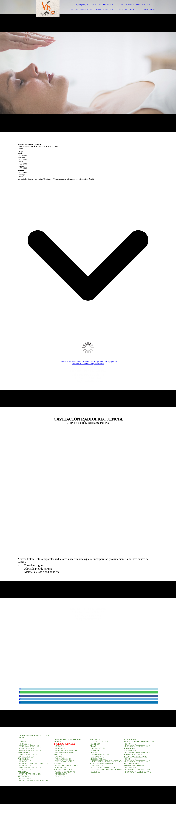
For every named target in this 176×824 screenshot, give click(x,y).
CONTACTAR (147, 10)
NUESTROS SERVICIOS (102, 5)
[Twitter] (20, 699)
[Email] (20, 689)
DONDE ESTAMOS (126, 10)
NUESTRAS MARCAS (80, 10)
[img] (39, 8)
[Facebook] (19, 696)
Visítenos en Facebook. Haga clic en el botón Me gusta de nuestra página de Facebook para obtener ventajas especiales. (88, 362)
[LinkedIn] (19, 702)
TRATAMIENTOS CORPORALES (134, 5)
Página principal (82, 5)
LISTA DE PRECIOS (104, 10)
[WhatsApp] (19, 692)
